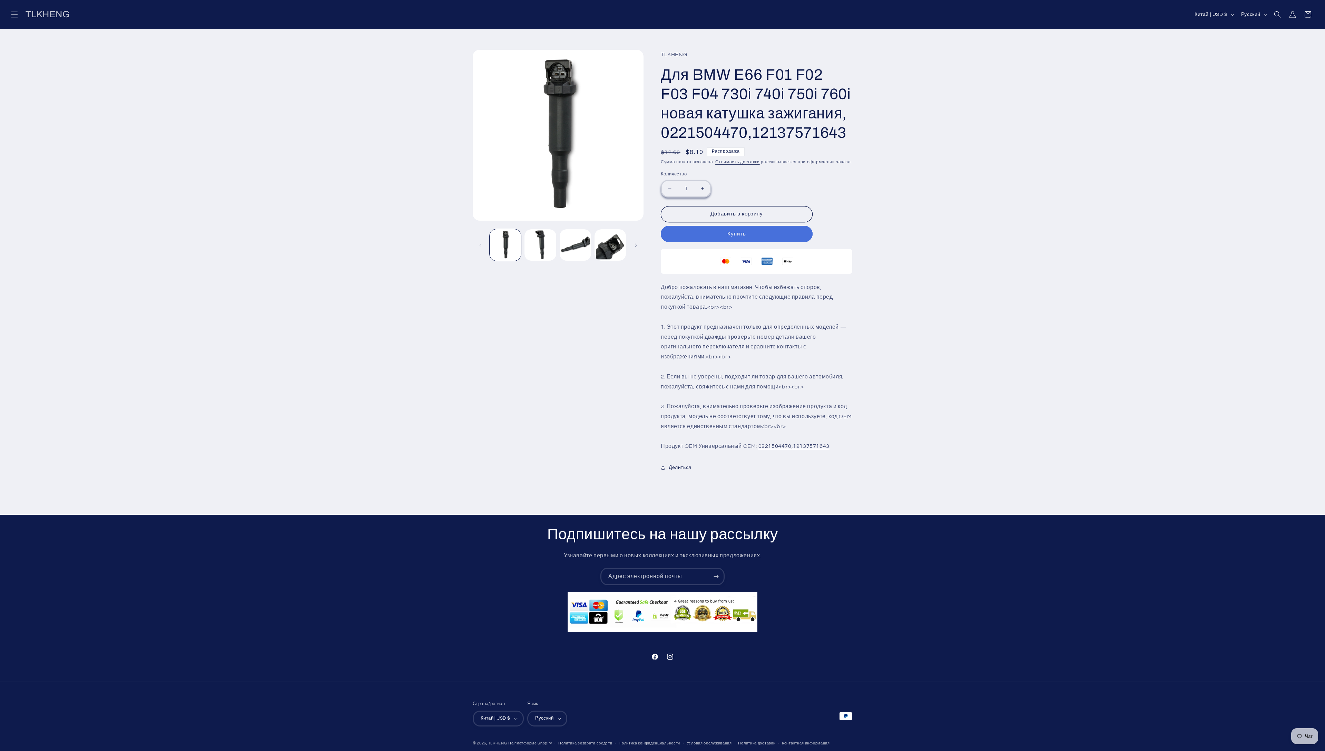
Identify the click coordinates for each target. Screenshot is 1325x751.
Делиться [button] (680, 467)
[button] (14, 14)
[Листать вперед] (636, 245)
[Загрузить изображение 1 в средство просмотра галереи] (505, 245)
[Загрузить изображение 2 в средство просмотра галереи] (540, 245)
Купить (736, 234)
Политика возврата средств (585, 743)
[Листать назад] (480, 245)
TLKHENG (497, 743)
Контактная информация (806, 743)
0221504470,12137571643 (794, 446)
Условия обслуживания (709, 743)
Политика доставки (756, 743)
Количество (674, 174)
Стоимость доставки (737, 162)
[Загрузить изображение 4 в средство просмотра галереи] (610, 245)
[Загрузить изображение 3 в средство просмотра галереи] (575, 245)
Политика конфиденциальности (649, 743)
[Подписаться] (716, 576)
